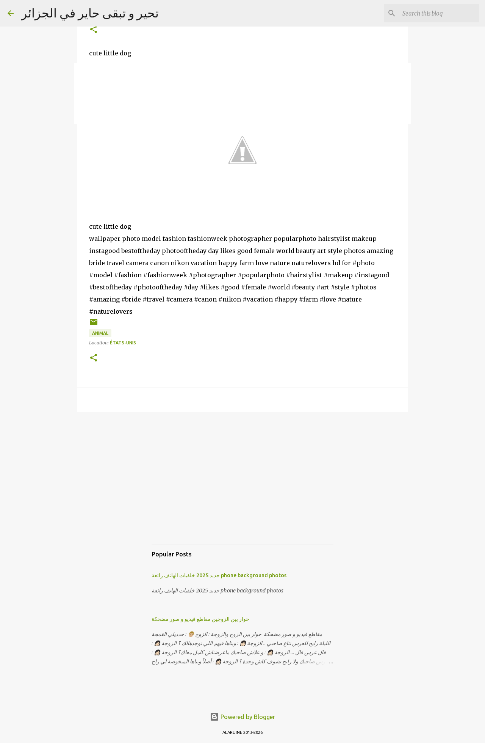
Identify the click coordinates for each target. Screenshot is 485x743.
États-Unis (123, 342)
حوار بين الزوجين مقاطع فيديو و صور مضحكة (200, 619)
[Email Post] (93, 324)
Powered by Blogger (247, 716)
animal (100, 333)
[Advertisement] (242, 486)
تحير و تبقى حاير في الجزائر (90, 13)
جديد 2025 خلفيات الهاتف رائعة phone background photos (219, 575)
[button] (93, 30)
